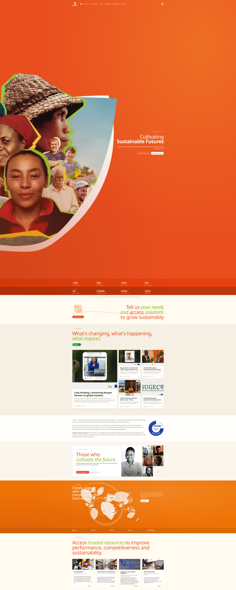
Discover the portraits (82, 472)
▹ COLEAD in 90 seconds (157, 153)
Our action (145, 500)
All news (77, 344)
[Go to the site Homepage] (74, 3)
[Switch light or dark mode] (162, 4)
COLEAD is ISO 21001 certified (80, 433)
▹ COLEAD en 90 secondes (143, 153)
